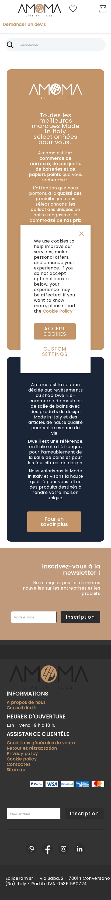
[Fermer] (10, 45)
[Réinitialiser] (101, 45)
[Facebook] (47, 848)
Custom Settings (55, 351)
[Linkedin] (79, 848)
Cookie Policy (57, 311)
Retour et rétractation (32, 748)
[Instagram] (63, 848)
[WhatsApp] (31, 848)
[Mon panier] (103, 9)
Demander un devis (24, 24)
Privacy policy (22, 753)
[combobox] (55, 44)
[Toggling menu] (6, 9)
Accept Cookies (54, 331)
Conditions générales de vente (41, 743)
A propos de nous (26, 702)
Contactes (18, 764)
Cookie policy (22, 759)
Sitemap (16, 770)
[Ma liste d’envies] (73, 8)
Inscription (84, 813)
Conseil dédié (21, 708)
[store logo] (39, 9)
